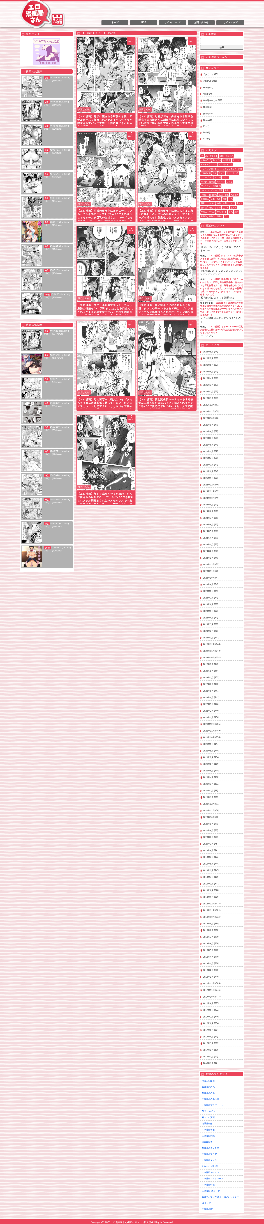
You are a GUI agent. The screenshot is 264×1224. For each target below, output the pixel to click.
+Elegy (206, 87)
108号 (206, 114)
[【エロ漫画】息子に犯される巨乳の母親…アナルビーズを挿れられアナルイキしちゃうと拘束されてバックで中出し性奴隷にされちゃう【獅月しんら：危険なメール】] (106, 75)
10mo (206, 120)
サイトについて (172, 22)
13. (204, 126)
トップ (115, 22)
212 (205, 138)
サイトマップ (230, 22)
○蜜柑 (206, 94)
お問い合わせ (201, 22)
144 (205, 132)
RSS (143, 22)
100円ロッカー (210, 100)
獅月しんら (83, 109)
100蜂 (206, 107)
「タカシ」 (208, 74)
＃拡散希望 (208, 81)
